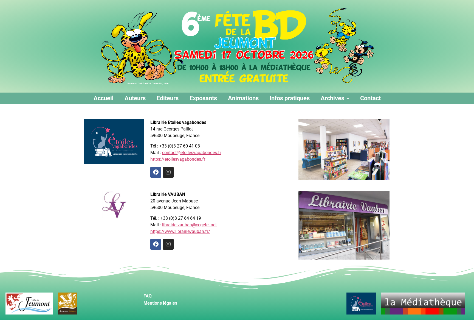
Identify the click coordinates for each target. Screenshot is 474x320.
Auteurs (135, 98)
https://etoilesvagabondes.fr (177, 159)
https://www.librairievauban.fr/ (180, 231)
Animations (243, 98)
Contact (370, 98)
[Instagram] (168, 172)
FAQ (147, 296)
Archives (332, 98)
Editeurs (168, 98)
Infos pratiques (290, 98)
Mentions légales (160, 303)
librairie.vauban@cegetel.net (189, 224)
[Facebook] (155, 172)
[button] (335, 98)
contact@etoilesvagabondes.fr (191, 152)
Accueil (104, 98)
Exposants (203, 98)
